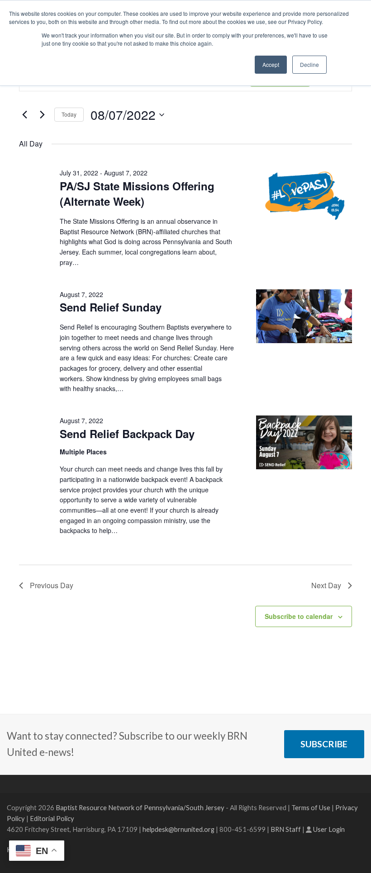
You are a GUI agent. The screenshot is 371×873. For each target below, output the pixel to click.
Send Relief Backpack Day (127, 433)
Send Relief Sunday (111, 307)
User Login (329, 829)
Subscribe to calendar (299, 616)
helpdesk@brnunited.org (178, 829)
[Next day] (42, 114)
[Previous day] (24, 114)
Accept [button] (270, 64)
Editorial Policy (52, 818)
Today (69, 114)
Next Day (326, 585)
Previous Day (51, 585)
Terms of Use (310, 807)
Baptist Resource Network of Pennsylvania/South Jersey (140, 807)
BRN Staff (286, 829)
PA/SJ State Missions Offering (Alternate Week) (137, 193)
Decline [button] (309, 64)
